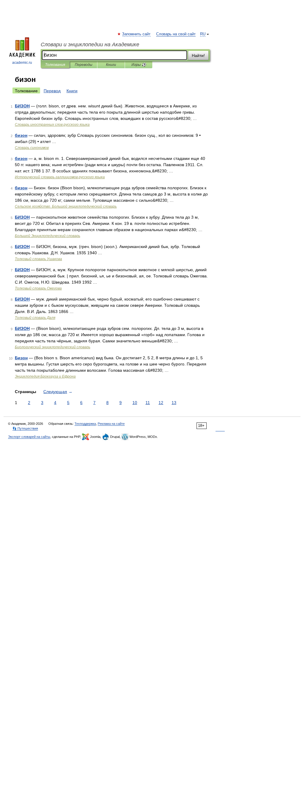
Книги (111, 65)
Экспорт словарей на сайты (29, 436)
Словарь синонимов (32, 148)
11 (147, 402)
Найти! (198, 55)
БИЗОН (22, 106)
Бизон (21, 357)
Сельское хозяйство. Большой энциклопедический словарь (66, 206)
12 (161, 402)
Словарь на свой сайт (176, 34)
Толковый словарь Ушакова (38, 259)
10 (134, 402)
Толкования (55, 65)
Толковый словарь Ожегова (38, 288)
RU (202, 34)
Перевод (52, 90)
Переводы (83, 65)
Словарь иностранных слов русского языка (52, 125)
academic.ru (22, 63)
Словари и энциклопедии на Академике (90, 44)
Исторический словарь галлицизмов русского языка (60, 177)
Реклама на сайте (111, 423)
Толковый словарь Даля (35, 318)
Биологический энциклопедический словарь (52, 347)
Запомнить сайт (137, 34)
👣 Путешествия (25, 428)
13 (174, 402)
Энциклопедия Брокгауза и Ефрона (45, 376)
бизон (21, 135)
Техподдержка (85, 423)
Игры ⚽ (139, 65)
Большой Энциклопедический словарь (47, 236)
